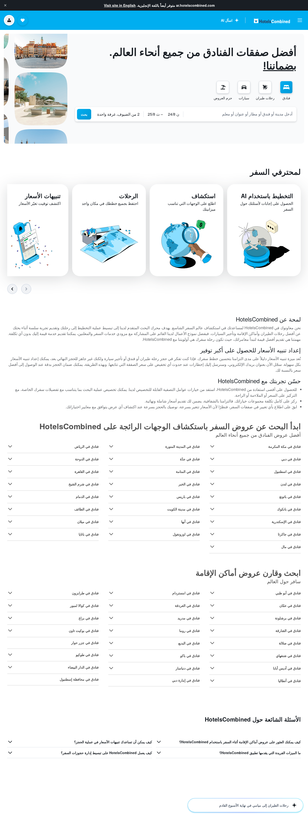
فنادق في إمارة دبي (186, 680)
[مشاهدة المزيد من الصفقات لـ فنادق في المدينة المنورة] (111, 446)
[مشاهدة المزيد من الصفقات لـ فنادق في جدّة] (111, 459)
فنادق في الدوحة (87, 458)
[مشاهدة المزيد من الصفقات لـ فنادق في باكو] (111, 655)
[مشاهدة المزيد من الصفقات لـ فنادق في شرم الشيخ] (10, 484)
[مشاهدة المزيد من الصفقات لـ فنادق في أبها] (111, 521)
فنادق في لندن (291, 484)
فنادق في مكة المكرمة (284, 446)
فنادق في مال (291, 546)
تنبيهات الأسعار (43, 196)
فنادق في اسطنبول (287, 471)
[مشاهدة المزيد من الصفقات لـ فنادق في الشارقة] (212, 630)
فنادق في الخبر (189, 484)
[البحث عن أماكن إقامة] (286, 87)
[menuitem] (286, 90)
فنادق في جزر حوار (85, 642)
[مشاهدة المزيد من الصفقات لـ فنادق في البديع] (111, 643)
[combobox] (239, 114)
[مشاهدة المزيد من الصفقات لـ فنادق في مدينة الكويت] (111, 509)
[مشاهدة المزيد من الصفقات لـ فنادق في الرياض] (10, 446)
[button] (5, 5)
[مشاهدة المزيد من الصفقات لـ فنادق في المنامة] (111, 471)
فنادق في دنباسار (188, 668)
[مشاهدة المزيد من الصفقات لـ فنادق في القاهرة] (10, 471)
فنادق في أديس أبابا (287, 668)
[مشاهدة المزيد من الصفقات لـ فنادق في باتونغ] (212, 496)
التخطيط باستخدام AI (267, 196)
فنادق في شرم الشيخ (84, 484)
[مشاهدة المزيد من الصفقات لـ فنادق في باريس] (111, 496)
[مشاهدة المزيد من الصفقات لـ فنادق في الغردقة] (111, 605)
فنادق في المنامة (188, 471)
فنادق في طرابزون (85, 592)
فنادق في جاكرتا (289, 534)
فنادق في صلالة (290, 643)
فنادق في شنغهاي (288, 655)
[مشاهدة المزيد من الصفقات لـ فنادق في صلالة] (212, 643)
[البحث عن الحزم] (223, 87)
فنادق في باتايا (89, 534)
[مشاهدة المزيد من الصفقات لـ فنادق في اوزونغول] (111, 534)
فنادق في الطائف (86, 509)
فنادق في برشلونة (288, 618)
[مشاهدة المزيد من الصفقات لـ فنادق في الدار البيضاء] (10, 667)
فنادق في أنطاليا (289, 680)
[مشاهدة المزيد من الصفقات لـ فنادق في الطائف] (10, 509)
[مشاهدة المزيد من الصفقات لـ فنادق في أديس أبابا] (212, 668)
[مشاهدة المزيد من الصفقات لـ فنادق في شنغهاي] (212, 655)
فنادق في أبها (190, 521)
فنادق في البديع (189, 643)
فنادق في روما (189, 630)
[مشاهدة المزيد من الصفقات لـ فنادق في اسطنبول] (212, 471)
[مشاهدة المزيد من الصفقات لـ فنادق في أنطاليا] (212, 680)
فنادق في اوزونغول (186, 534)
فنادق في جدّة (190, 458)
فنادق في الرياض (87, 446)
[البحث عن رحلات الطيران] (265, 87)
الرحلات (128, 196)
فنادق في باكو (190, 655)
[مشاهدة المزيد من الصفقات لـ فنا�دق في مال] (212, 546)
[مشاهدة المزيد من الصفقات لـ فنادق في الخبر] (111, 484)
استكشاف (204, 196)
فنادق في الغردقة (187, 605)
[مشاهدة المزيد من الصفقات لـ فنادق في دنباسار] (111, 668)
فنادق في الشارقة (288, 630)
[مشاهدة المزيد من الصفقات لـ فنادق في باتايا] (10, 534)
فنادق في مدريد (189, 618)
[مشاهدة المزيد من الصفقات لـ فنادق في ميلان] (10, 521)
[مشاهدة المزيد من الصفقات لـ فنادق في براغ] (10, 618)
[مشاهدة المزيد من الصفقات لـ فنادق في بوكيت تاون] (10, 630)
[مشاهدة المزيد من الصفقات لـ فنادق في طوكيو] (10, 654)
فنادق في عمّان (290, 605)
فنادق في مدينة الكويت (183, 509)
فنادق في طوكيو (87, 654)
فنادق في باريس (188, 496)
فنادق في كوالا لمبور (84, 605)
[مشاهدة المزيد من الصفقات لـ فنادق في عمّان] (212, 605)
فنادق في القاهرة (87, 471)
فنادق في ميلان (88, 521)
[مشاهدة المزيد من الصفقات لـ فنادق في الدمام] (10, 496)
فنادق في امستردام (186, 592)
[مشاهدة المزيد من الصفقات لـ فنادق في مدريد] (111, 618)
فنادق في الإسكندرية (286, 521)
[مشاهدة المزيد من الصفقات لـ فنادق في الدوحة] (10, 459)
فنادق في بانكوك (289, 509)
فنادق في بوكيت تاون (84, 630)
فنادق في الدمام (87, 496)
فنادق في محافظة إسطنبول (79, 679)
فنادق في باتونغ (290, 496)
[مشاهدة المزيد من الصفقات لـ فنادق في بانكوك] (212, 509)
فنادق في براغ (89, 618)
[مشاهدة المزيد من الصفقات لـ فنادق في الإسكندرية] (212, 521)
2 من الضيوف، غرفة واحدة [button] (118, 114)
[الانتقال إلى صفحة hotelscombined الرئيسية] (272, 21)
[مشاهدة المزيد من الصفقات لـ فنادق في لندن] (212, 484)
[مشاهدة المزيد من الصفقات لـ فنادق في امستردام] (111, 593)
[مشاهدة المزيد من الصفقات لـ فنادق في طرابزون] (10, 593)
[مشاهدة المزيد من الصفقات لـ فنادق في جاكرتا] (212, 534)
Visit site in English (120, 5)
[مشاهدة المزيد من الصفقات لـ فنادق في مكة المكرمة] (212, 446)
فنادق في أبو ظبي (288, 592)
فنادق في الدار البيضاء (83, 667)
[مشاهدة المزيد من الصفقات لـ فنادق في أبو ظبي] (212, 593)
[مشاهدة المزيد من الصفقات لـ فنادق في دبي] (212, 459)
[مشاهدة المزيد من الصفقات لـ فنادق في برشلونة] (212, 618)
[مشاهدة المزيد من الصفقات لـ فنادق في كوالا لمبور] (10, 605)
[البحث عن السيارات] (244, 87)
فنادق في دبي (291, 458)
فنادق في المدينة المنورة (182, 446)
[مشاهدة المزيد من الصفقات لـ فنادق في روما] (111, 630)
